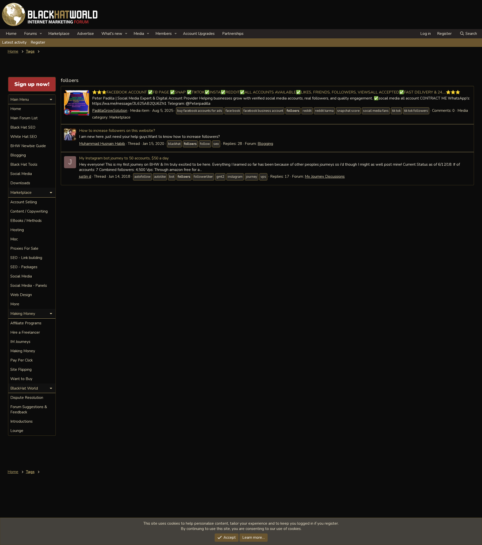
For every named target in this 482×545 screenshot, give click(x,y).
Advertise (85, 33)
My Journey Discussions (325, 176)
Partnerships (233, 33)
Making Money (22, 350)
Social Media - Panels (28, 285)
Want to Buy (21, 378)
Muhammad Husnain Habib (102, 143)
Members (163, 33)
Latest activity (14, 42)
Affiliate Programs (25, 323)
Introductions (21, 421)
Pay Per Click (21, 360)
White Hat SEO (23, 136)
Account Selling (23, 202)
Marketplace (59, 33)
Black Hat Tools (23, 164)
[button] (40, 33)
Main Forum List (24, 118)
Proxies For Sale (24, 248)
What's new (111, 33)
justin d (85, 176)
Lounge (16, 430)
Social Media (21, 173)
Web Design (21, 294)
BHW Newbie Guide (28, 145)
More (14, 304)
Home (11, 33)
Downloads (20, 183)
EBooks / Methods (26, 220)
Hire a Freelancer (25, 332)
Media (139, 33)
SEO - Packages (23, 266)
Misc (14, 239)
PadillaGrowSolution (109, 110)
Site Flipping (21, 369)
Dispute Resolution (26, 397)
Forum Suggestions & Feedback (28, 409)
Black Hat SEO (22, 127)
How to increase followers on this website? (117, 130)
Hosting (17, 229)
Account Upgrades (199, 33)
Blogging (265, 143)
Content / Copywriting (29, 211)
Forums (30, 33)
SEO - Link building (26, 257)
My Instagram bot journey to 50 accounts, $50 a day (124, 158)
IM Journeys (20, 341)
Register (38, 42)
